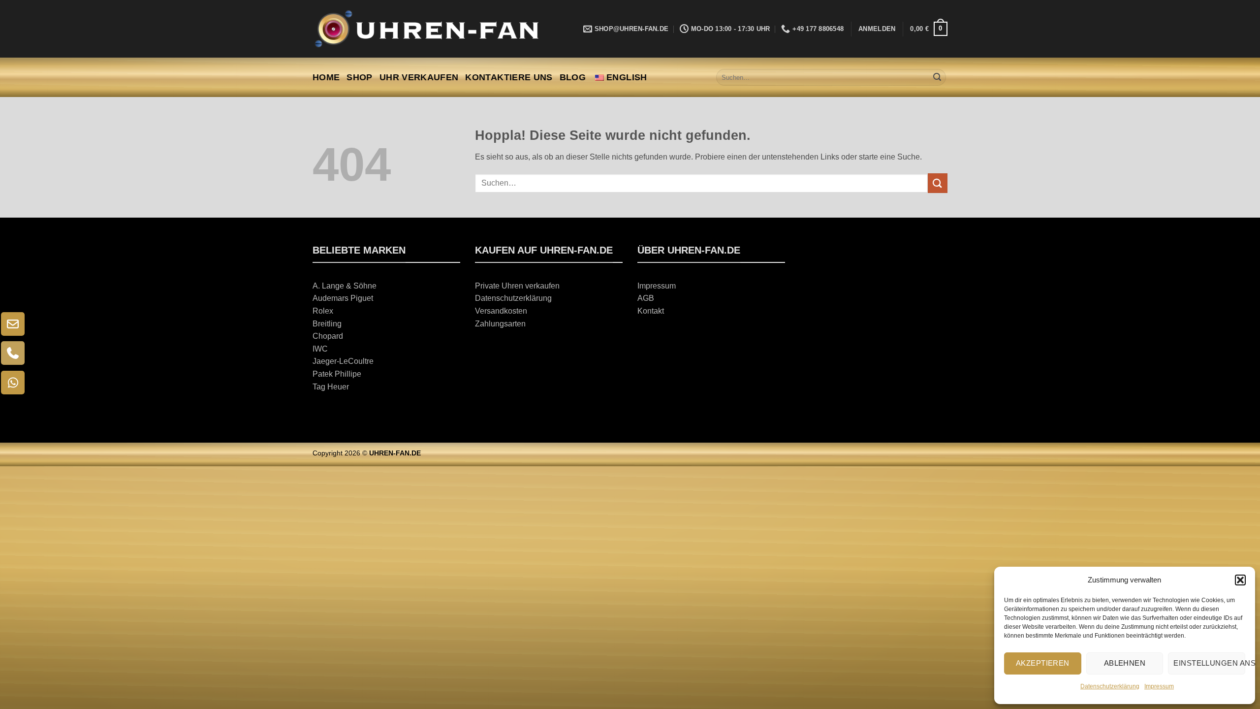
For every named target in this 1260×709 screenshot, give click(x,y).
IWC (320, 349)
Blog (573, 77)
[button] (1240, 580)
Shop (359, 77)
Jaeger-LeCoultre (343, 361)
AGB (645, 298)
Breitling (327, 324)
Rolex (323, 311)
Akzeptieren (1043, 663)
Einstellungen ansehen (1209, 663)
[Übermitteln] (937, 77)
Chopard (328, 336)
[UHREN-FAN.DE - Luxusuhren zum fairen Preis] (426, 29)
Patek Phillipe (337, 374)
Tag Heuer (331, 387)
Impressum (1159, 686)
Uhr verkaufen (419, 77)
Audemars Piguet (343, 298)
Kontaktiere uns (508, 77)
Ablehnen (1125, 663)
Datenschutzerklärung (1109, 686)
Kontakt (650, 311)
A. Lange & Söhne (345, 286)
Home (326, 77)
